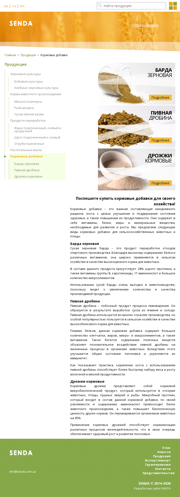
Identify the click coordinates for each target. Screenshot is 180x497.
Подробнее (160, 97)
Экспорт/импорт (158, 460)
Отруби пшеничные (29, 143)
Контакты (163, 469)
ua (6, 5)
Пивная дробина (26, 170)
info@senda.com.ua (22, 472)
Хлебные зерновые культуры (36, 88)
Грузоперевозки (158, 465)
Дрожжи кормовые (28, 176)
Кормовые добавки (26, 156)
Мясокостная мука (28, 101)
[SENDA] (28, 22)
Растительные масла (26, 150)
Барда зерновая (26, 164)
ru (14, 5)
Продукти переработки (28, 120)
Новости (164, 452)
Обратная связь (146, 25)
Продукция (28, 55)
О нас (166, 448)
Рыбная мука (24, 108)
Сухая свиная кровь (29, 114)
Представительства (156, 473)
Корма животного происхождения (35, 94)
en (22, 5)
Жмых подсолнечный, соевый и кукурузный (37, 129)
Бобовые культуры (28, 81)
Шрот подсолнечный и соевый (37, 137)
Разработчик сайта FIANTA (152, 488)
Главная (10, 55)
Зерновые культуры (25, 74)
